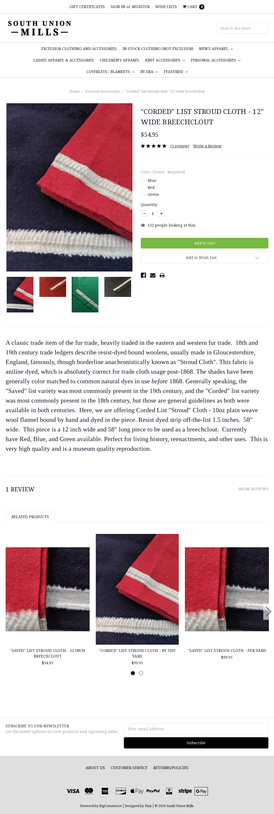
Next (268, 611)
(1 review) (179, 145)
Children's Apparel (119, 60)
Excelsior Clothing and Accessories (79, 48)
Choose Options (48, 628)
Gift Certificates (87, 6)
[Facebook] (143, 275)
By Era (147, 71)
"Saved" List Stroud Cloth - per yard (227, 650)
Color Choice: (163, 171)
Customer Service (129, 767)
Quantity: (149, 204)
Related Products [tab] (30, 516)
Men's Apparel (214, 48)
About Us (95, 767)
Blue (152, 180)
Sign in (118, 6)
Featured (174, 71)
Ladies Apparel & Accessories (63, 60)
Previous (5, 611)
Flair (148, 806)
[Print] (162, 275)
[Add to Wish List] (83, 548)
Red (151, 187)
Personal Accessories (214, 60)
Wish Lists (166, 6)
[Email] (152, 275)
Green (153, 194)
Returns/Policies (170, 767)
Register (141, 6)
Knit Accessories (163, 60)
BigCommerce (110, 806)
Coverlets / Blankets (108, 71)
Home (75, 91)
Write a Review (207, 145)
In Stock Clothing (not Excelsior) (158, 48)
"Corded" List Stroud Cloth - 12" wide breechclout (165, 91)
